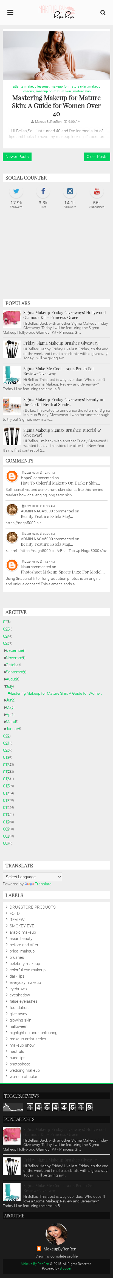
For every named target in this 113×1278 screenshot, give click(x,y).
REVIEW (17, 919)
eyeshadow (20, 995)
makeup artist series (28, 1039)
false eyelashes (24, 1001)
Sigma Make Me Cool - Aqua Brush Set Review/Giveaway (58, 371)
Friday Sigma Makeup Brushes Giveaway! (61, 343)
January (15, 728)
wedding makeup (25, 1070)
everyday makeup (25, 982)
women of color (23, 1076)
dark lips (17, 976)
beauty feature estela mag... (47, 516)
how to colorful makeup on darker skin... (60, 483)
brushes (17, 957)
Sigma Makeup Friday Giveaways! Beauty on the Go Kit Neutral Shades (63, 402)
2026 (7, 621)
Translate (43, 884)
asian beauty (21, 938)
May (11, 707)
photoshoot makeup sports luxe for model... (63, 572)
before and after (24, 944)
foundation (19, 1007)
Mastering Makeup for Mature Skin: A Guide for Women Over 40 (56, 105)
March (13, 721)
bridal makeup (22, 951)
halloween (18, 1026)
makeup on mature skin (53, 91)
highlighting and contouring (33, 1032)
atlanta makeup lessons (31, 86)
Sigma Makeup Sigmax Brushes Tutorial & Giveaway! (62, 432)
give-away (18, 1013)
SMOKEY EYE (22, 926)
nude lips (18, 1057)
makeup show (22, 1045)
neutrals (17, 1051)
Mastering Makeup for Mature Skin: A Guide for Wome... (57, 693)
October (15, 664)
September (18, 672)
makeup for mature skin (68, 86)
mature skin (82, 91)
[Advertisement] (56, 257)
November (17, 657)
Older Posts (97, 156)
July (11, 686)
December (17, 650)
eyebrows (18, 988)
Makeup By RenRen (35, 1264)
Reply (104, 498)
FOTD (15, 913)
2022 (7, 736)
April (11, 714)
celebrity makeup (25, 963)
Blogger (65, 1268)
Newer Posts (17, 156)
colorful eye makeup (28, 970)
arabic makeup (23, 932)
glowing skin (20, 1020)
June (12, 700)
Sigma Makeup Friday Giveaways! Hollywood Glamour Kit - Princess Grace (64, 315)
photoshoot (20, 1064)
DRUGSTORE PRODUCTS (33, 907)
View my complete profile (56, 1256)
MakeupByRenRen (60, 1249)
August (14, 679)
